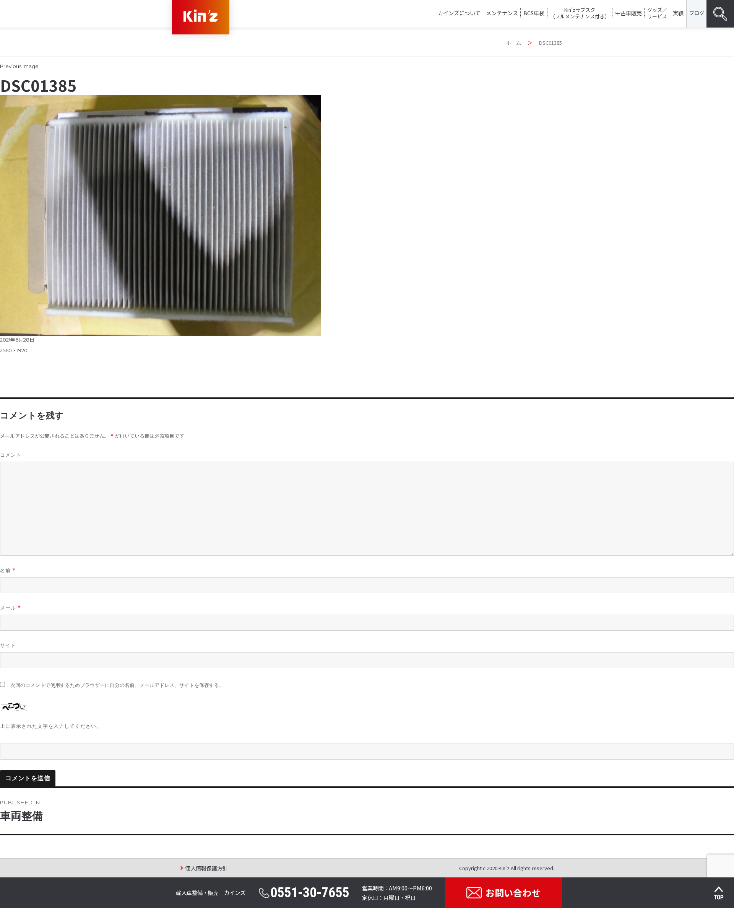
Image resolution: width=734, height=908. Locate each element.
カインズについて (459, 13)
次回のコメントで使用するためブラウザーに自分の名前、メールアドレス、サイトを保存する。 (117, 685)
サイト (8, 645)
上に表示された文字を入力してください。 (51, 726)
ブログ (696, 12)
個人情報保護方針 (206, 868)
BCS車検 (533, 13)
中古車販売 (628, 13)
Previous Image (19, 66)
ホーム (513, 42)
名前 (8, 570)
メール (10, 608)
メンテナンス (502, 13)
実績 (678, 13)
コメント (10, 455)
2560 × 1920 (14, 350)
